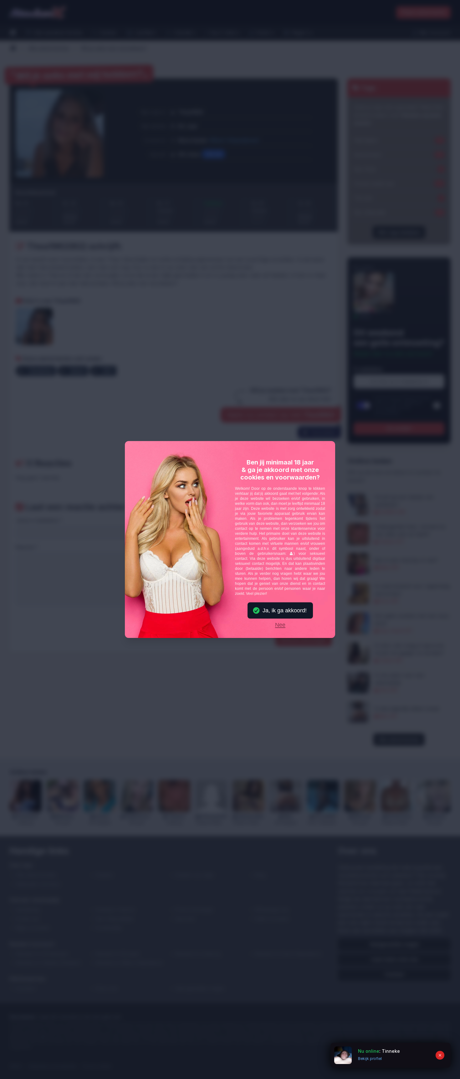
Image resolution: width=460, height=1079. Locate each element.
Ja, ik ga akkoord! (285, 610)
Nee (280, 625)
